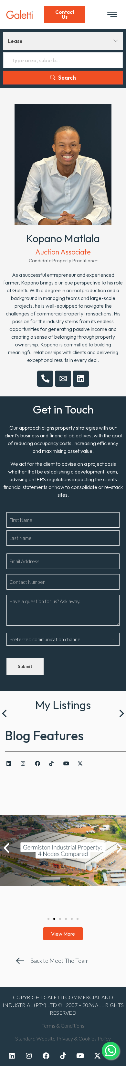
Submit (25, 666)
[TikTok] (54, 763)
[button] (6, 848)
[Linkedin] (81, 379)
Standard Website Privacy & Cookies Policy (63, 1038)
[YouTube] (68, 763)
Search (67, 77)
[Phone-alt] (45, 379)
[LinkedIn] (11, 763)
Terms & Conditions (63, 1025)
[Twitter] (97, 1056)
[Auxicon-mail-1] (63, 379)
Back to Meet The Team (59, 960)
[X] (83, 763)
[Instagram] (26, 763)
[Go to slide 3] (60, 919)
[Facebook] (40, 763)
